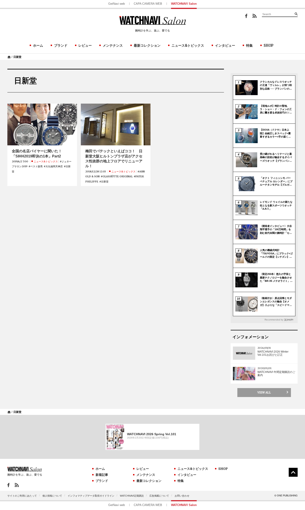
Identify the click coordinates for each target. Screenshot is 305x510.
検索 (296, 13)
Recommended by (274, 319)
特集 (249, 45)
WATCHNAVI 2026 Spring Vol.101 (151, 434)
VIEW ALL (264, 392)
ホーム (38, 45)
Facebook (246, 16)
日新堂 (17, 57)
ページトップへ (293, 472)
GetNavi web (116, 3)
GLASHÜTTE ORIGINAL (117, 176)
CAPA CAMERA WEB (148, 3)
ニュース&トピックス (187, 45)
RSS (255, 16)
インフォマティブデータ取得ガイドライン (91, 495)
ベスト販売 (36, 166)
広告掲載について (159, 495)
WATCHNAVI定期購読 (132, 495)
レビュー (85, 45)
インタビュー (225, 45)
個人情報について (52, 495)
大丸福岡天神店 (54, 166)
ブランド (60, 45)
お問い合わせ (182, 495)
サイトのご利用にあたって (22, 495)
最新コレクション (147, 45)
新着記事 (102, 475)
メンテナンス (113, 45)
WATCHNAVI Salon (184, 3)
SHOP (268, 45)
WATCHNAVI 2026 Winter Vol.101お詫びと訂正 (272, 353)
